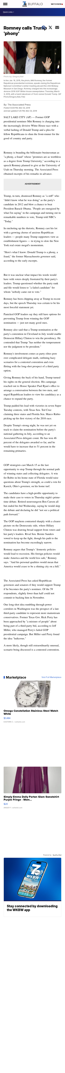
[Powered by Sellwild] (57, 855)
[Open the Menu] (5, 4)
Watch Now (56, 4)
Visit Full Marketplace (51, 677)
